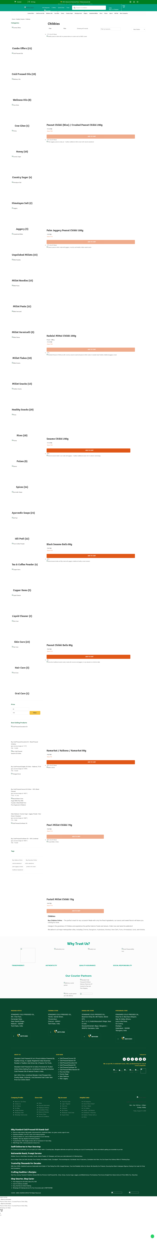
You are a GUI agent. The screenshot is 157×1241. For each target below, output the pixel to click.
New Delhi (114, 929)
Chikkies (28, 19)
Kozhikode (73, 1159)
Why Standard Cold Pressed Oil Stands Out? (30, 1129)
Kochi (78, 1159)
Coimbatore (90, 1159)
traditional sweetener (17, 870)
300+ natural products (26, 1143)
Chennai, (85, 929)
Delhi (26, 1159)
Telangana (51, 1156)
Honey (63, 1175)
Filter (35, 713)
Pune (121, 929)
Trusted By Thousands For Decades (26, 1163)
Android (19, 2)
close (9, 1208)
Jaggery (76, 1175)
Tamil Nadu (24, 1156)
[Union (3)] (130, 2)
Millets (83, 1175)
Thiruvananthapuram (64, 1159)
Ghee (59, 1175)
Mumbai (108, 929)
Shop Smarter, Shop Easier (22, 1179)
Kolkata (142, 929)
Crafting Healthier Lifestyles (23, 1172)
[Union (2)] (137, 2)
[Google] (124, 1059)
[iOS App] (29, 1)
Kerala (35, 1156)
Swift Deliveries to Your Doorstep (26, 1146)
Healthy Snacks (20, 19)
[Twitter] (140, 1059)
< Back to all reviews (5, 1199)
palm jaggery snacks (17, 866)
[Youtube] (128, 1059)
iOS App (33, 2)
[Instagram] (136, 1059)
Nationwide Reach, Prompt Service (26, 1153)
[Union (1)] (134, 2)
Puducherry (83, 1159)
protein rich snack (31, 866)
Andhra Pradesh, (42, 1156)
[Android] (15, 1)
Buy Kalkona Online (17, 860)
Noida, (50, 1159)
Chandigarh (55, 1159)
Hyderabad (100, 929)
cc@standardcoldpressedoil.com (136, 1102)
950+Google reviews (27, 1141)
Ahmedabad (127, 929)
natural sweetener (17, 863)
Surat (134, 929)
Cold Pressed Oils (52, 1175)
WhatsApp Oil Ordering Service (21, 1188)
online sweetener (29, 863)
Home (13, 19)
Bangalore (92, 929)
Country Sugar (70, 1175)
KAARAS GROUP (25, 1193)
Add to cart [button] (89, 450)
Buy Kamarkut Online (31, 860)
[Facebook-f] (132, 1059)
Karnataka (30, 1156)
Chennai (15, 1149)
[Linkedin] (144, 1059)
